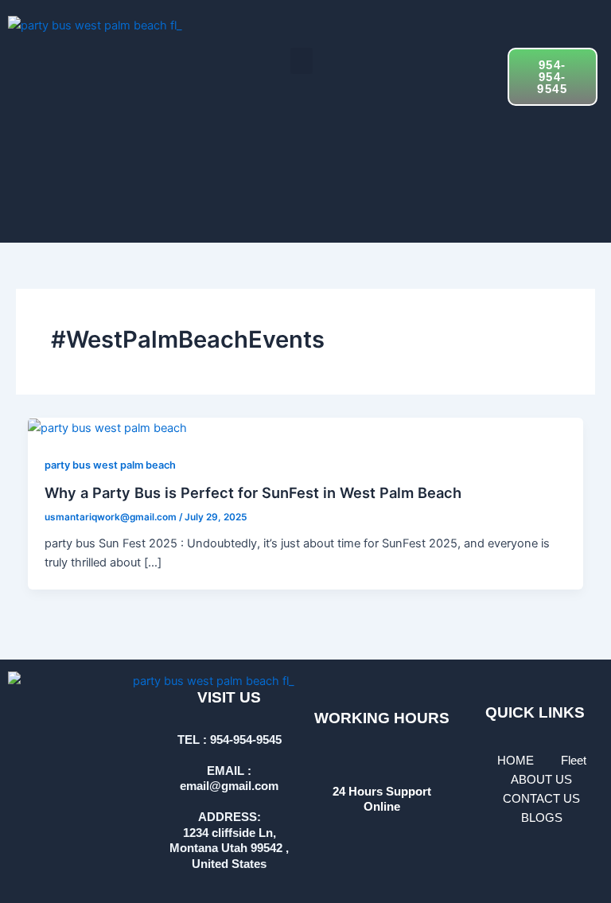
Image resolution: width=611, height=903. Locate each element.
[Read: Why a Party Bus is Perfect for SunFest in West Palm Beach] (107, 427)
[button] (301, 61)
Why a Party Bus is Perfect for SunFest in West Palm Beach (253, 492)
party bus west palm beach (110, 465)
